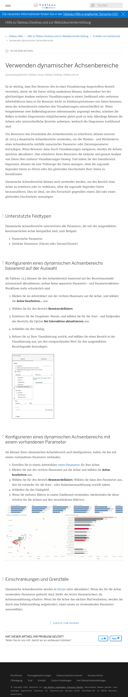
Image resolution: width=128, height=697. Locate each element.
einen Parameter (69, 464)
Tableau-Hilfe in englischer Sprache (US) (90, 14)
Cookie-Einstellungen (61, 680)
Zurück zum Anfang (65, 623)
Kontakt (42, 680)
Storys (61, 589)
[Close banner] (123, 14)
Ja (102, 638)
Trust (30, 680)
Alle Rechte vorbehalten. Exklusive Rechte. (63, 687)
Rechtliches (16, 675)
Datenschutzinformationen (69, 675)
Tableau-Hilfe (15, 36)
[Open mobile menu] (8, 5)
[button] (6, 51)
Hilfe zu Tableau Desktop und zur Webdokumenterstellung (58, 36)
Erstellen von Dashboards (106, 36)
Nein (114, 638)
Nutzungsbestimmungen (39, 675)
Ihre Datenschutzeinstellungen (91, 680)
